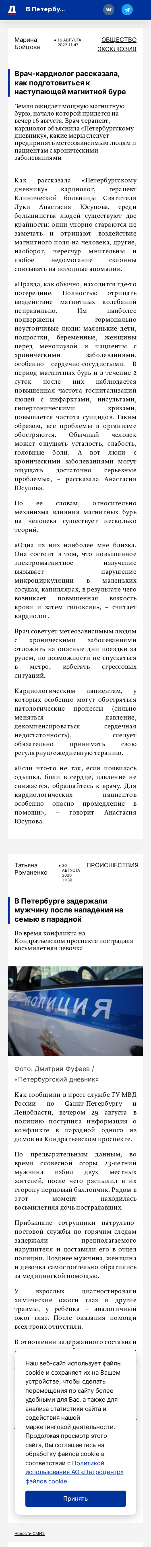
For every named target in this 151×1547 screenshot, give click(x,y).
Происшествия (113, 865)
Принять (75, 1498)
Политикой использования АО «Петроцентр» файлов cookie (74, 1472)
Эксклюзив (117, 49)
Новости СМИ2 (29, 1533)
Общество (119, 39)
